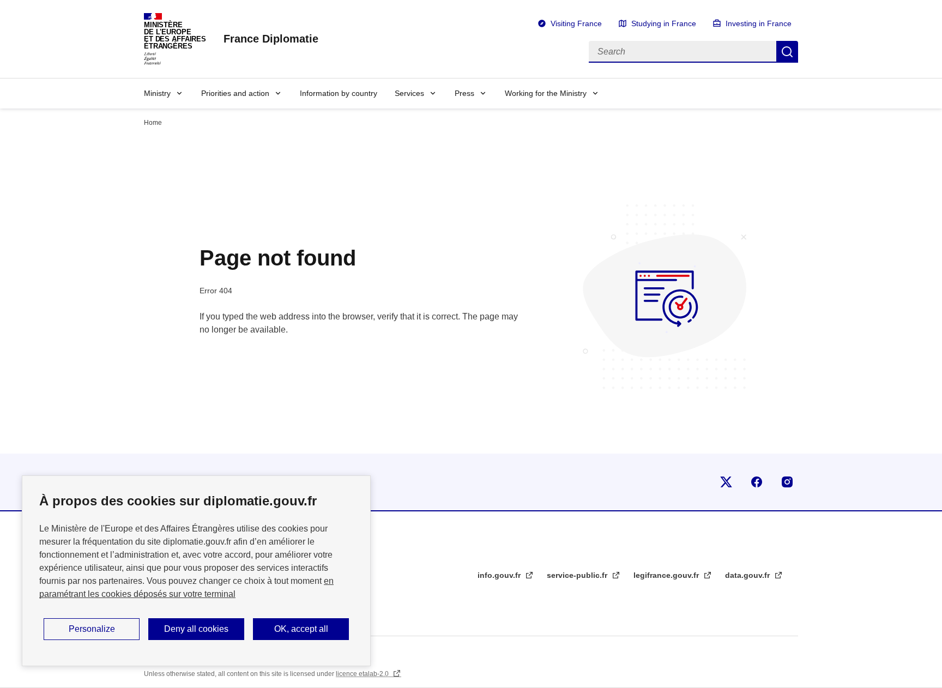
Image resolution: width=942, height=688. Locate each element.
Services (409, 93)
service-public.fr (578, 575)
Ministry (157, 93)
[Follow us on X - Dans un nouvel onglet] (726, 482)
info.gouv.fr (500, 575)
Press (464, 93)
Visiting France (576, 23)
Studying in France (663, 23)
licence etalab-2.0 (363, 674)
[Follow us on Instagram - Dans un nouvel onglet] (787, 482)
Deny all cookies (196, 628)
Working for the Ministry (546, 93)
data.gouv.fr (748, 575)
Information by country (338, 93)
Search (787, 52)
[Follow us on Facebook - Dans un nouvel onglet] (757, 482)
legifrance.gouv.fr (667, 575)
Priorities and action (235, 93)
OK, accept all (301, 628)
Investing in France (759, 23)
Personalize (92, 628)
